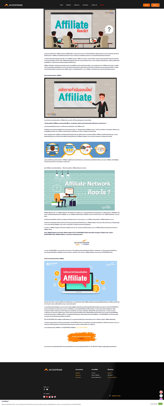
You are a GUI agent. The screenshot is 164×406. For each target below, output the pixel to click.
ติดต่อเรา (109, 373)
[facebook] (44, 389)
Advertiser (78, 377)
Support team (116, 396)
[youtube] (47, 389)
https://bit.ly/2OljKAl (81, 327)
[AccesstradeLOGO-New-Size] (13, 4)
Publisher (78, 373)
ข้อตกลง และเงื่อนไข (112, 377)
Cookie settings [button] (153, 403)
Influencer (78, 375)
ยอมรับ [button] (160, 403)
